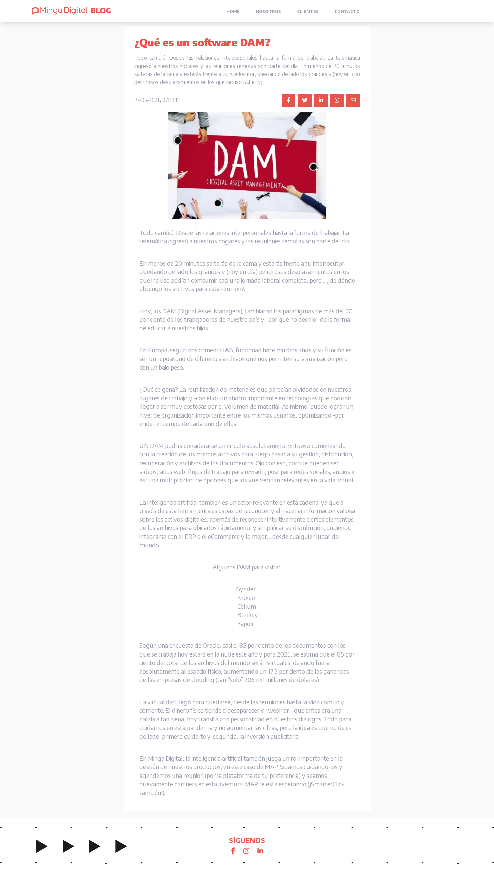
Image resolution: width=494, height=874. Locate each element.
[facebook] (288, 101)
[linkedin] (321, 101)
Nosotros (268, 11)
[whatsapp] (337, 101)
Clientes (308, 11)
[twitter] (305, 101)
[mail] (353, 101)
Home (233, 11)
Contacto (347, 11)
